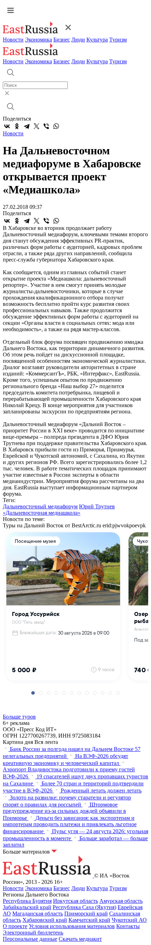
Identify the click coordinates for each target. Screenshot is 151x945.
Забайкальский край (27, 907)
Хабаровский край (44, 920)
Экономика (38, 40)
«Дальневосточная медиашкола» (41, 513)
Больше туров (19, 717)
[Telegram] (26, 126)
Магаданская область (37, 914)
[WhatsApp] (56, 126)
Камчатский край (89, 920)
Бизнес (61, 40)
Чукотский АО (129, 920)
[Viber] (46, 126)
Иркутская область (75, 901)
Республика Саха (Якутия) (84, 907)
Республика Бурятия (27, 901)
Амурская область (121, 901)
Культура (97, 40)
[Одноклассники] (17, 126)
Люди (78, 40)
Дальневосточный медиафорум (40, 506)
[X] (36, 126)
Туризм (118, 40)
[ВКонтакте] (7, 126)
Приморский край (86, 914)
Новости (13, 40)
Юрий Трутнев (97, 506)
